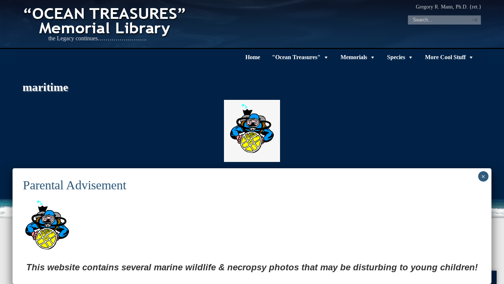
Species (396, 57)
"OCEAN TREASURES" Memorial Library (106, 20)
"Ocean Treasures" (296, 57)
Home (252, 57)
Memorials (354, 57)
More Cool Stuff (445, 57)
